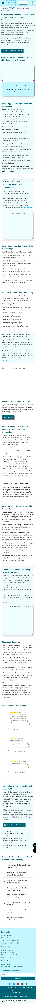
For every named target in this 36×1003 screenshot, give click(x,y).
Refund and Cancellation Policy (10, 940)
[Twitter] (14, 984)
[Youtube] (18, 984)
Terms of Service (6, 935)
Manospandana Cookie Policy (10, 943)
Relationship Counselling (23, 8)
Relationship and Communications (12, 967)
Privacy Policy (5, 938)
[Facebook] (10, 984)
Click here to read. (20, 347)
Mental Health (5, 964)
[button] (3, 2)
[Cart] (33, 2)
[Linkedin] (25, 984)
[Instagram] (22, 984)
